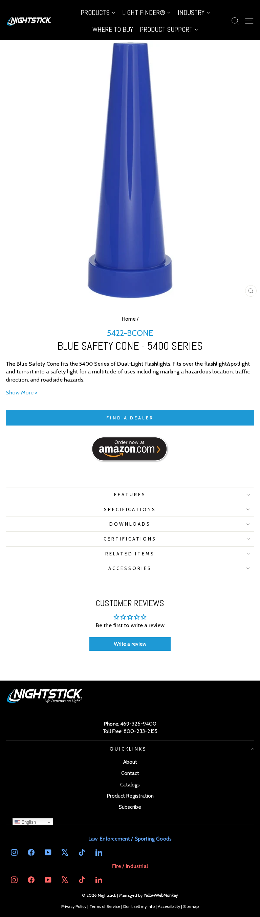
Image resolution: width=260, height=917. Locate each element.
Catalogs (130, 784)
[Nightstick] (29, 21)
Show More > (22, 392)
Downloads (130, 524)
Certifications (130, 539)
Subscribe (130, 807)
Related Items (130, 553)
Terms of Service (104, 906)
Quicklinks (128, 749)
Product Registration (130, 796)
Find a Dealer (130, 417)
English (28, 822)
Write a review (130, 644)
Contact (130, 773)
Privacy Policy (73, 906)
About (130, 762)
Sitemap (191, 906)
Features (130, 494)
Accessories (130, 568)
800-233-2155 (140, 731)
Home (129, 319)
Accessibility (169, 906)
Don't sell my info (139, 906)
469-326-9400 (138, 723)
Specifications (130, 509)
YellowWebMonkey (161, 895)
